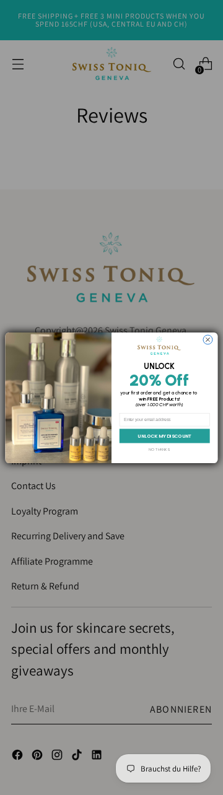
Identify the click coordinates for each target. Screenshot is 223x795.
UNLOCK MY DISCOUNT (164, 435)
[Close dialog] (207, 339)
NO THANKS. (159, 449)
